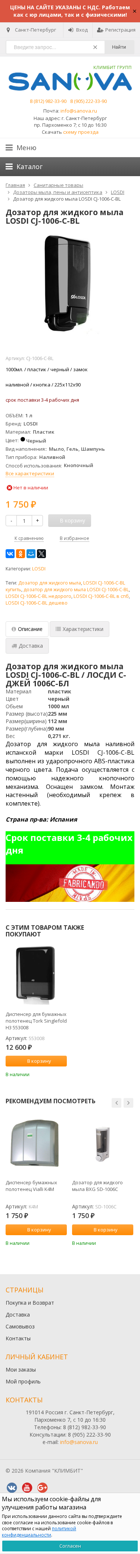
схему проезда (81, 132)
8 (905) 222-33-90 (88, 101)
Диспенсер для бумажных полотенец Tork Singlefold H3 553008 (36, 1021)
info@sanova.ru (78, 110)
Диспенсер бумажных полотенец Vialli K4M (31, 1185)
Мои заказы (21, 1369)
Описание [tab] (30, 628)
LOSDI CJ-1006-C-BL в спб (101, 596)
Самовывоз (20, 1326)
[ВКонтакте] (10, 553)
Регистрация (120, 29)
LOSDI (39, 569)
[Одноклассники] (20, 553)
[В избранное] (62, 1073)
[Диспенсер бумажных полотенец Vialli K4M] (36, 1144)
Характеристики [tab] (83, 628)
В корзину (39, 1061)
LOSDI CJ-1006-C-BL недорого (38, 596)
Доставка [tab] (31, 645)
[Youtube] (27, 1488)
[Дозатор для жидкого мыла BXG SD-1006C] (102, 1144)
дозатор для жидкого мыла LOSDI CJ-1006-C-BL (76, 589)
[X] (41, 553)
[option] (36, 1011)
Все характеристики (30, 473)
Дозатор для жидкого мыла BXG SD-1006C (97, 1185)
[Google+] (42, 1488)
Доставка (18, 1314)
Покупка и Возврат (30, 1302)
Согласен (70, 1545)
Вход (82, 29)
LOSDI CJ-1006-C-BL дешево (37, 603)
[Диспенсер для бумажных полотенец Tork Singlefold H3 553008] (36, 975)
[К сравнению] (51, 1073)
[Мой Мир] (31, 553)
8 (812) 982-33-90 (48, 101)
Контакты (18, 1338)
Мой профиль (23, 1381)
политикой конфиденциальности (39, 1531)
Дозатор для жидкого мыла (49, 583)
